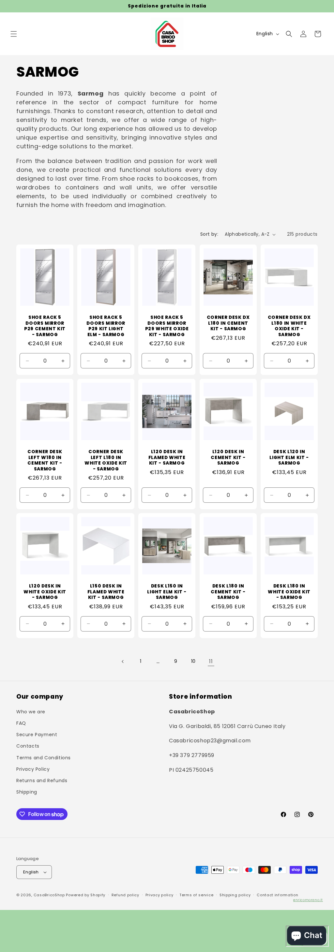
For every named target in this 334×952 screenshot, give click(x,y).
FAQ (21, 723)
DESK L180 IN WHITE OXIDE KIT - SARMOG (289, 592)
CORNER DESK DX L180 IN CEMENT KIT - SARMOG (228, 323)
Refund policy (125, 895)
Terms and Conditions (43, 757)
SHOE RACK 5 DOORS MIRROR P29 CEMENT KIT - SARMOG (45, 326)
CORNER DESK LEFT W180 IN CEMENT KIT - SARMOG (44, 460)
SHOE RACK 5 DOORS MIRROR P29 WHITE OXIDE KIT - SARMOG (167, 326)
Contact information (277, 895)
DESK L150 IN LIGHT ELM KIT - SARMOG (167, 592)
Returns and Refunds (41, 780)
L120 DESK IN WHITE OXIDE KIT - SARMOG (44, 592)
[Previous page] (123, 661)
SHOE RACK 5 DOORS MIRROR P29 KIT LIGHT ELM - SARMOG (106, 326)
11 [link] (211, 661)
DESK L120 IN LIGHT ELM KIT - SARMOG (289, 457)
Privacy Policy (33, 769)
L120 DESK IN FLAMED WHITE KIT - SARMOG (167, 457)
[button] (14, 34)
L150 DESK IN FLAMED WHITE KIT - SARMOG (106, 592)
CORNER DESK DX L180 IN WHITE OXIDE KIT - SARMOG (289, 326)
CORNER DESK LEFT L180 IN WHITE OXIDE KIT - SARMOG (106, 460)
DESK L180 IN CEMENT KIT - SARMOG (228, 592)
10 (193, 661)
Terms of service (196, 895)
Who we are (30, 711)
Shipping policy (235, 895)
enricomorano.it (308, 900)
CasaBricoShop (49, 895)
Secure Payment (36, 734)
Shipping (26, 792)
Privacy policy (159, 895)
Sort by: (209, 234)
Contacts (27, 746)
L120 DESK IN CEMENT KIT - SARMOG (228, 457)
